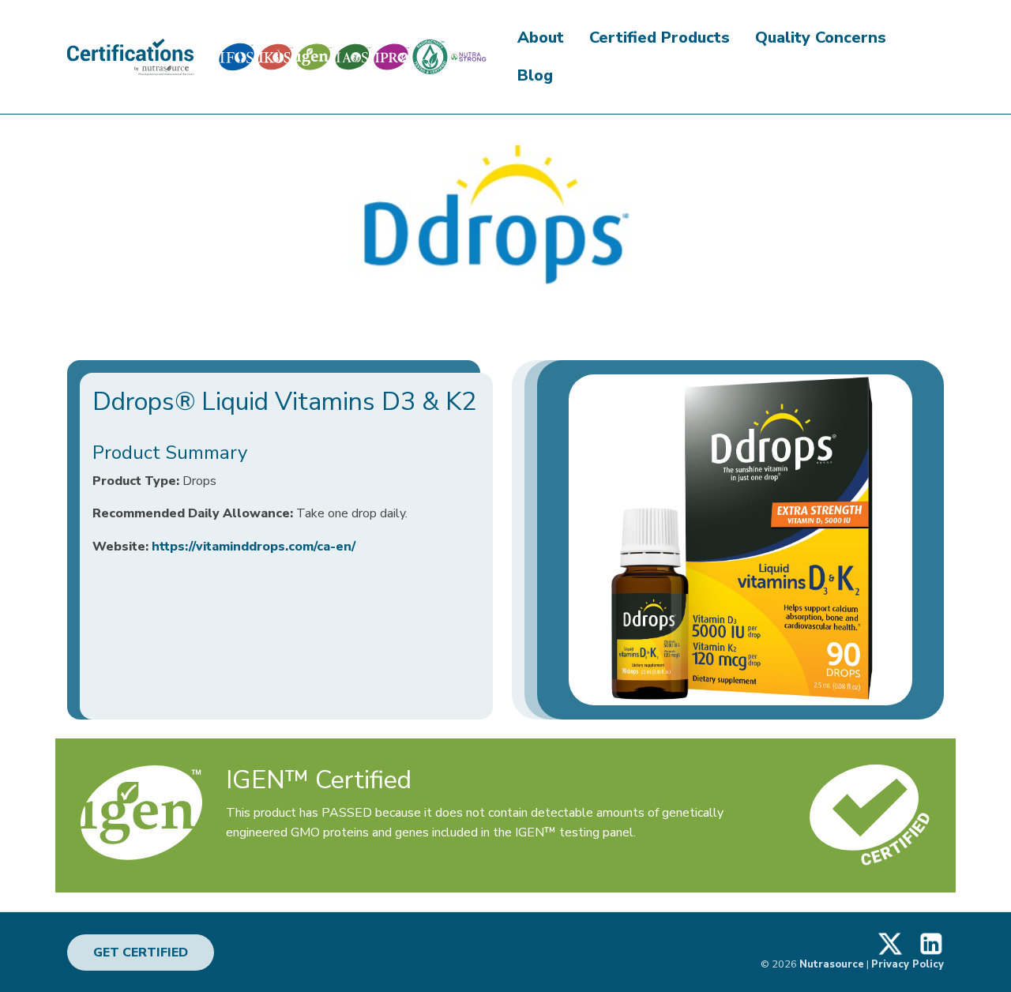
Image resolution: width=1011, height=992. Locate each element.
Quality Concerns (820, 37)
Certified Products (659, 37)
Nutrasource (831, 964)
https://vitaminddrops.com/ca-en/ (253, 546)
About (540, 37)
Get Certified (140, 952)
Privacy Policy (907, 964)
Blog (535, 75)
